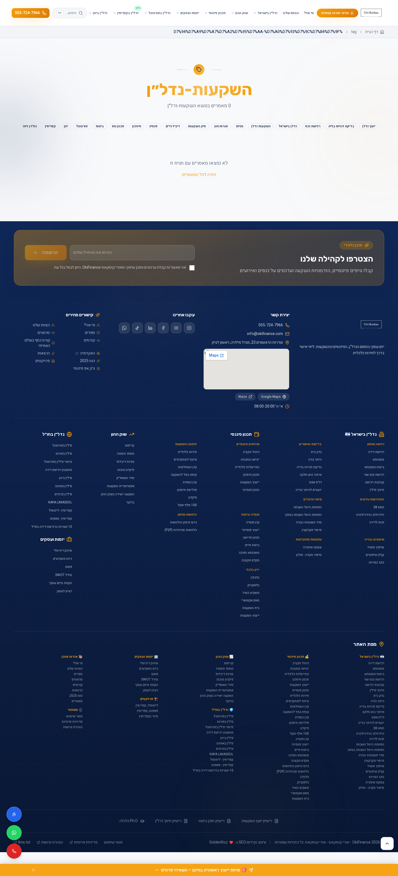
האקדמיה (87, 353)
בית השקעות (250, 607)
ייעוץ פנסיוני (250, 529)
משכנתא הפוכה (249, 552)
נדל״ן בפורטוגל (62, 445)
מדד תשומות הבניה (309, 522)
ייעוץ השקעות (249, 482)
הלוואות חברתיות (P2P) (181, 529)
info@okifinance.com (265, 334)
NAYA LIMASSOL (60, 502)
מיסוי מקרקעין (312, 529)
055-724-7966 (27, 13)
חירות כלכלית (187, 452)
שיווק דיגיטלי (63, 550)
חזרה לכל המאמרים (199, 174)
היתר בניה (315, 459)
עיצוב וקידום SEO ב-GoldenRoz (237, 842)
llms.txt (24, 842)
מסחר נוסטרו (125, 453)
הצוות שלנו (291, 13)
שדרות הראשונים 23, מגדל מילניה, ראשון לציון (247, 342)
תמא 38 (378, 507)
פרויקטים (42, 361)
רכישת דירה (376, 452)
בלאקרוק (253, 585)
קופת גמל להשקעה (184, 474)
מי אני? (309, 13)
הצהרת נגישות (73, 727)
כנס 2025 (87, 361)
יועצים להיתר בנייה (309, 489)
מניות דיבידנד (125, 461)
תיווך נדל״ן (377, 489)
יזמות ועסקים (52, 539)
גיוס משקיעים (62, 558)
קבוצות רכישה (374, 482)
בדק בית (316, 452)
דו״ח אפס (315, 482)
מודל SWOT (63, 574)
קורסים (89, 340)
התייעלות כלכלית (247, 467)
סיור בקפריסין (148, 716)
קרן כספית (190, 482)
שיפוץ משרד (375, 547)
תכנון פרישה (251, 537)
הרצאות (44, 353)
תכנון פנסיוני (250, 489)
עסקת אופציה (312, 547)
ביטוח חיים (252, 545)
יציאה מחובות (250, 459)
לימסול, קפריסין (147, 705)
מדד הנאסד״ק (125, 478)
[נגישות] (14, 814)
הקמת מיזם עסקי (60, 583)
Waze (242, 396)
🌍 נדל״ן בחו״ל (222, 710)
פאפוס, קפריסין (147, 710)
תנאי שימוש (74, 716)
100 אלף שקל (187, 505)
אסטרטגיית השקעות (120, 486)
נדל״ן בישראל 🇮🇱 (361, 434)
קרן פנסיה (252, 522)
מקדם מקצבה (250, 560)
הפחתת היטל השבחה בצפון (303, 514)
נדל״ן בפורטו (64, 453)
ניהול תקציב (251, 452)
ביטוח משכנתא (374, 467)
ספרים (90, 333)
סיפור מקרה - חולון (309, 554)
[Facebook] (163, 328)
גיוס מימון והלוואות (183, 522)
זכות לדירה (376, 522)
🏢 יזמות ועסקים (146, 656)
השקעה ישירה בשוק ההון (117, 494)
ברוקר (130, 502)
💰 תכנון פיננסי (298, 656)
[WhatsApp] (124, 328)
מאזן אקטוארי (250, 600)
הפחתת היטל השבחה (307, 507)
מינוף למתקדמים (185, 459)
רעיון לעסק (64, 591)
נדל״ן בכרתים (63, 494)
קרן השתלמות (187, 467)
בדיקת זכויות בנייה (309, 467)
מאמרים (77, 701)
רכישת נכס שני (374, 474)
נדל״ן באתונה (63, 486)
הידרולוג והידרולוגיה (370, 514)
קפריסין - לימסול (60, 510)
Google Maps (271, 396)
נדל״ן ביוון (65, 478)
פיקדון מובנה (125, 469)
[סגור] (33, 870)
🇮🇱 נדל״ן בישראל (372, 656)
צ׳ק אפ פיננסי (84, 368)
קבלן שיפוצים (375, 554)
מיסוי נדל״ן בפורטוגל (58, 461)
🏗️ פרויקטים (149, 699)
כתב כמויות (376, 562)
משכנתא (378, 459)
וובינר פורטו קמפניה (335, 13)
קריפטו (129, 445)
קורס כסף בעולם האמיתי (37, 343)
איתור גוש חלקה (311, 474)
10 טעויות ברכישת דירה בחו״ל (51, 526)
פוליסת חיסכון (187, 489)
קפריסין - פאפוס (61, 518)
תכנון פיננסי (241, 434)
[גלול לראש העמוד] (387, 843)
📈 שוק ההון (224, 656)
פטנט (68, 566)
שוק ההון (119, 434)
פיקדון (192, 497)
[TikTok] (137, 328)
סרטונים (44, 333)
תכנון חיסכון (251, 474)
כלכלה (254, 577)
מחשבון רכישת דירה (58, 469)
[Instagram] (189, 328)
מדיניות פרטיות (72, 721)
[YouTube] (176, 328)
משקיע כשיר (250, 592)
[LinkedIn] (150, 328)
